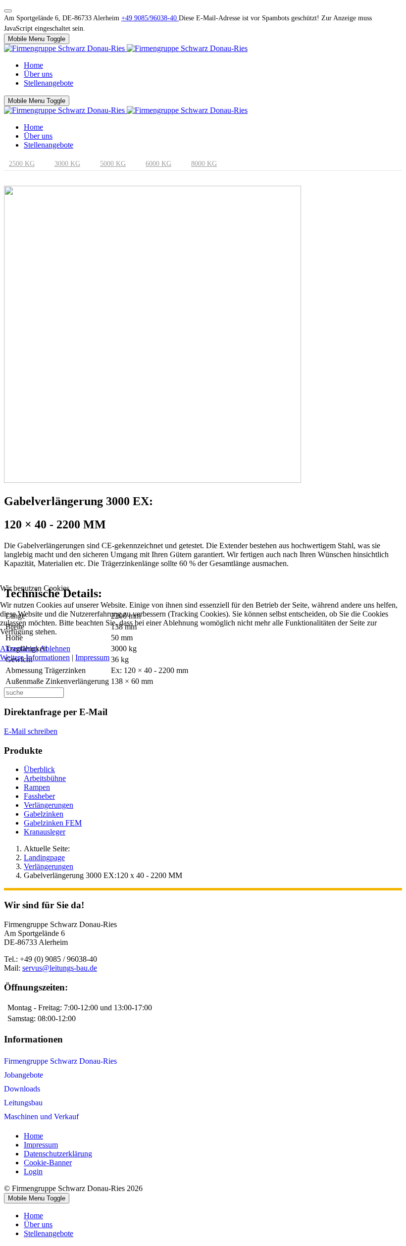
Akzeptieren (19, 648)
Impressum (92, 657)
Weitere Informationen (35, 657)
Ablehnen (55, 648)
